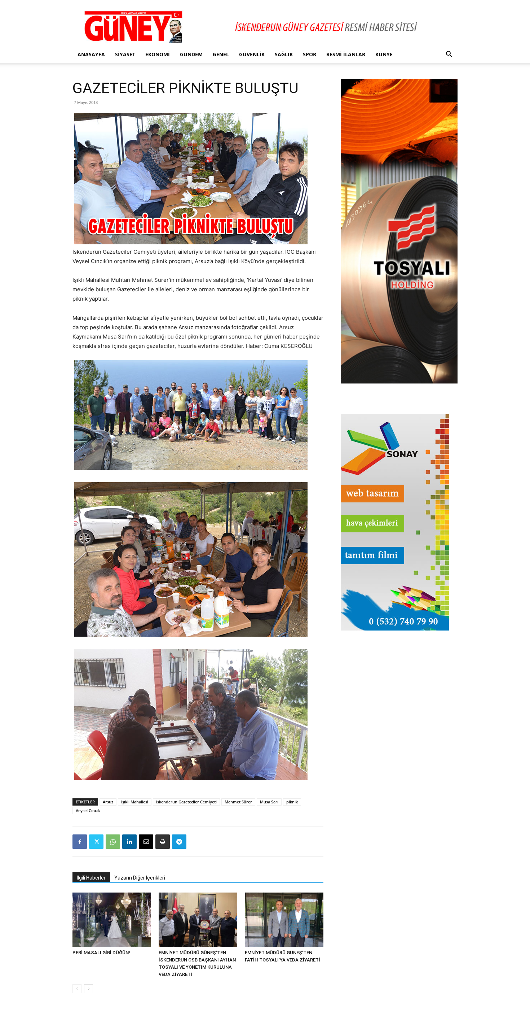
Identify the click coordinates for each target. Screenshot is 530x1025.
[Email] (146, 841)
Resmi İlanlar (345, 54)
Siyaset (125, 54)
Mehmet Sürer (238, 801)
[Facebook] (79, 841)
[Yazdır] (162, 841)
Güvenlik (252, 54)
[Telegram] (179, 841)
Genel (221, 54)
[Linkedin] (129, 841)
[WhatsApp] (113, 841)
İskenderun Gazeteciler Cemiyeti (186, 801)
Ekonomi (157, 54)
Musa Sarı (269, 801)
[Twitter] (96, 841)
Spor (309, 54)
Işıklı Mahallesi (134, 801)
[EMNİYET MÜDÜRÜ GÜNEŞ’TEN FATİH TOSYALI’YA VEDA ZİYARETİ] (284, 920)
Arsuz (108, 801)
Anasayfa (91, 54)
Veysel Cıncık (88, 810)
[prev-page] (76, 988)
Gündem (191, 54)
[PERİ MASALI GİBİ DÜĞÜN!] (111, 920)
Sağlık (284, 54)
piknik (292, 801)
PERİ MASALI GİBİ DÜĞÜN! (101, 952)
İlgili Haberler (91, 878)
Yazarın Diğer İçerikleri (139, 878)
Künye (384, 54)
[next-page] (88, 988)
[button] (449, 55)
